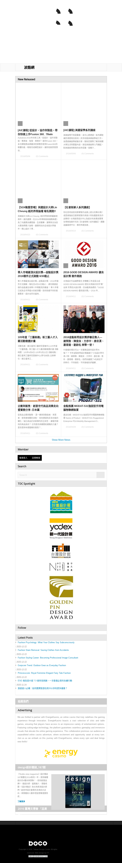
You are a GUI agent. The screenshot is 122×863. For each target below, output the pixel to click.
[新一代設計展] (61, 528)
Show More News (61, 439)
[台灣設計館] (61, 551)
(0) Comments (42, 156)
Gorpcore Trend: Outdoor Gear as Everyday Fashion (42, 665)
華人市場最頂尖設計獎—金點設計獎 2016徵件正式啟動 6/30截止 (38, 274)
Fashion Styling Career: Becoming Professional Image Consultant (48, 658)
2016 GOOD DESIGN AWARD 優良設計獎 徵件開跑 (83, 274)
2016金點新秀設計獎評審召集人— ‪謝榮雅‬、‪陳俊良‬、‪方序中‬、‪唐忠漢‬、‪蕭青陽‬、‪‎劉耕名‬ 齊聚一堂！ (83, 341)
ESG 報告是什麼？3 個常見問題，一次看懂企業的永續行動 (45, 680)
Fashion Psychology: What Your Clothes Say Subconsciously (46, 642)
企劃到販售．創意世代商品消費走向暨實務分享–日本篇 (38, 408)
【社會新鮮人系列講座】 (77, 207)
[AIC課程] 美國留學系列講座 (79, 130)
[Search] (101, 475)
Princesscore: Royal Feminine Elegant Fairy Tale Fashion (44, 673)
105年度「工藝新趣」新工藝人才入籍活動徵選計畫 (38, 339)
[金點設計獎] (61, 598)
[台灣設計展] (61, 501)
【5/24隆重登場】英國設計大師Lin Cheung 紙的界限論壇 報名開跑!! (37, 209)
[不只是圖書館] (61, 567)
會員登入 (24, 458)
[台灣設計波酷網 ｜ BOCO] (27, 19)
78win (49, 134)
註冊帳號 (36, 458)
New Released (26, 79)
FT (48, 853)
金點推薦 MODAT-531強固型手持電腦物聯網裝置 (83, 408)
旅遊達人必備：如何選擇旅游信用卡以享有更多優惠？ (42, 688)
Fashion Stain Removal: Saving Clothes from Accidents (43, 650)
